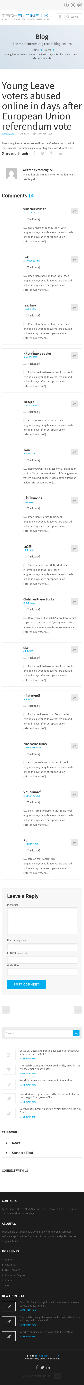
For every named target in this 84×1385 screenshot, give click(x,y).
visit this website (34, 209)
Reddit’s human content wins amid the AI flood (46, 1080)
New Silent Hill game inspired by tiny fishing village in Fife (50, 1110)
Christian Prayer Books (38, 599)
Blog (7, 1285)
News (48, 50)
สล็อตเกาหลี (31, 696)
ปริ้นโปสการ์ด (32, 498)
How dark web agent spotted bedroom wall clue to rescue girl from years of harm (49, 1095)
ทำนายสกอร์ (32, 792)
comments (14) (45, 133)
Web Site (13, 965)
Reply (74, 211)
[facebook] (66, 5)
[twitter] (73, 5)
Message (13, 904)
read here (29, 305)
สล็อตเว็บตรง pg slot (37, 353)
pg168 (27, 546)
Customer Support (16, 1275)
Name (16, 940)
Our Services (12, 1270)
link (26, 257)
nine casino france (35, 744)
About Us (10, 1265)
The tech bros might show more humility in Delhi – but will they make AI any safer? (50, 1067)
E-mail (17, 953)
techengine (23, 133)
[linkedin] (79, 5)
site (26, 647)
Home (35, 50)
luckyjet (28, 402)
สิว (25, 840)
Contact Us (11, 1280)
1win (26, 450)
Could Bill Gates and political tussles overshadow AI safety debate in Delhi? (50, 1052)
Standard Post (22, 1152)
